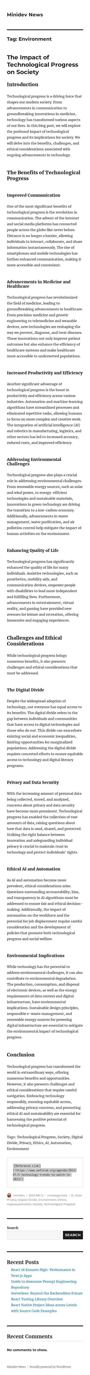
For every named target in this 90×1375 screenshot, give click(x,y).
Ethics (62, 1199)
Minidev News (25, 15)
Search (12, 1228)
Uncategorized (57, 1195)
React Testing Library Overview (37, 1299)
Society (37, 1204)
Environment (47, 1199)
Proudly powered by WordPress (50, 1367)
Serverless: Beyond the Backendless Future (46, 1293)
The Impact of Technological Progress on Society (42, 64)
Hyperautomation (19, 1204)
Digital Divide (27, 1199)
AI (72, 1195)
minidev (19, 1195)
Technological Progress (59, 1204)
